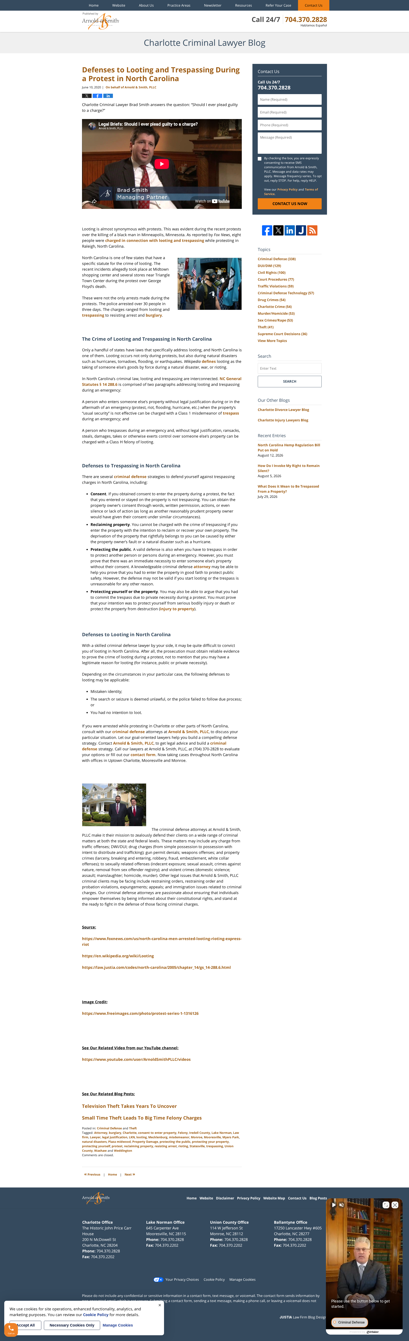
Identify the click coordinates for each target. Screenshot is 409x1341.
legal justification (114, 1137)
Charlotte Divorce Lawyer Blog (283, 409)
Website (118, 5)
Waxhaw (100, 1151)
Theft (133, 1128)
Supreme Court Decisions (282, 334)
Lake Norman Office (165, 1222)
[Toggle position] (386, 1205)
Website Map (274, 1198)
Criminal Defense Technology (286, 293)
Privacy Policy (287, 189)
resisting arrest (166, 1146)
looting (141, 1137)
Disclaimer (225, 1198)
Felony (183, 1133)
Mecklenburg (157, 1137)
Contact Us (314, 5)
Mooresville (212, 1137)
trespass (231, 413)
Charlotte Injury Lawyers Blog (283, 420)
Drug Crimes (271, 299)
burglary (154, 315)
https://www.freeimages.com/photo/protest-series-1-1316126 (140, 1013)
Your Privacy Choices (182, 1279)
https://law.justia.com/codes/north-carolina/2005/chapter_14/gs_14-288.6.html (156, 967)
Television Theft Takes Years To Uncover (129, 1106)
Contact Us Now (289, 203)
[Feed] (312, 230)
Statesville (197, 1146)
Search (289, 381)
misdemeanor (179, 1137)
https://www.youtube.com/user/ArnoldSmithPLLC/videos (136, 1059)
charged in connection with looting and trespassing (154, 240)
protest (117, 1146)
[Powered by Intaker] (372, 1332)
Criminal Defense (109, 1128)
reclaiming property (138, 1146)
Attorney (100, 1133)
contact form (143, 754)
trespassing (93, 315)
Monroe (196, 1137)
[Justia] (301, 230)
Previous (92, 1174)
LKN (132, 1137)
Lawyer (95, 1137)
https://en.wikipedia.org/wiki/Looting (118, 955)
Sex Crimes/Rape (275, 320)
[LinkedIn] (290, 230)
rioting (183, 1146)
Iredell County (199, 1133)
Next (130, 1174)
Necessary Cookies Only (72, 1325)
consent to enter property (157, 1133)
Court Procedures (276, 279)
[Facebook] (267, 230)
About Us (146, 5)
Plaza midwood (119, 1142)
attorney (202, 566)
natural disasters (94, 1142)
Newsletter (213, 5)
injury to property (177, 608)
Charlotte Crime (275, 306)
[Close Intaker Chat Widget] (395, 1205)
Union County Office (229, 1222)
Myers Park (230, 1137)
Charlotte (130, 1133)
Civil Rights (271, 272)
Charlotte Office (97, 1222)
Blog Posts (318, 1198)
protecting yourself (96, 1146)
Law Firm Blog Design (303, 1317)
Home (94, 5)
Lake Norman (222, 1133)
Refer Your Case (278, 5)
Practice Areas (178, 5)
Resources (243, 5)
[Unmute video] (333, 1205)
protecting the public (175, 1142)
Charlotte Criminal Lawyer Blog (100, 21)
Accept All (25, 1325)
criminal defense (130, 476)
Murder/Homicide (276, 313)
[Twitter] (278, 230)
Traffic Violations (276, 286)
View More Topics (272, 340)
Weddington (123, 1151)
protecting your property (210, 1142)
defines (209, 361)
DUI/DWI (269, 265)
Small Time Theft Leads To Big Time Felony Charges (142, 1117)
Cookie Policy (214, 1279)
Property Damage (145, 1142)
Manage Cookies (242, 1279)
